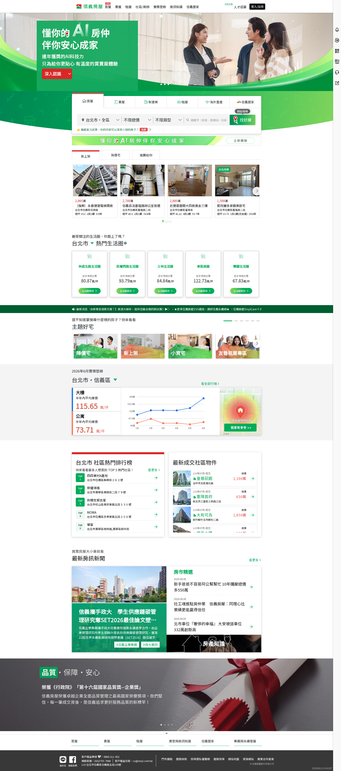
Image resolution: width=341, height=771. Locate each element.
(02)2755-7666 (102, 761)
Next (257, 191)
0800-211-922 (111, 757)
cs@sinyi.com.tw (143, 761)
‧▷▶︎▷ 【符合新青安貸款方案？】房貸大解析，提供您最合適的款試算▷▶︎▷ (92, 309)
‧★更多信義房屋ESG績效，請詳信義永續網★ (171, 309)
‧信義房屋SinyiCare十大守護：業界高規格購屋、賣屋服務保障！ (242, 309)
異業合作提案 (265, 759)
